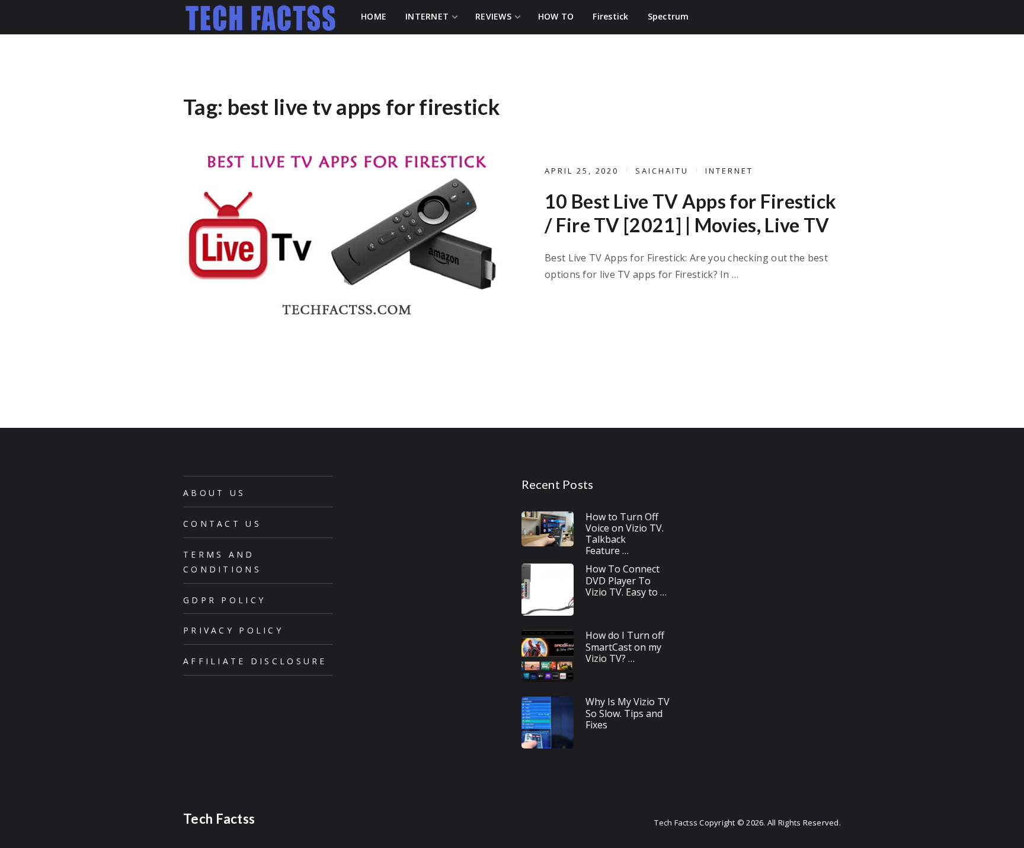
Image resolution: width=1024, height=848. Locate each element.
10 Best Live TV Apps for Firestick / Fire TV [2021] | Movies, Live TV (690, 213)
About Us (214, 492)
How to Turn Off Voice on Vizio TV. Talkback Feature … (624, 534)
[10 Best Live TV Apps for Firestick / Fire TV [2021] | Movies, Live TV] (343, 232)
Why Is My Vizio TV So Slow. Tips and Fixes (627, 713)
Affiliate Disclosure (255, 661)
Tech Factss (219, 819)
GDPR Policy (224, 600)
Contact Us (222, 523)
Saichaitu (662, 170)
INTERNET (729, 170)
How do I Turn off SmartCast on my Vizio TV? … (624, 646)
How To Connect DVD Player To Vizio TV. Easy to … (626, 580)
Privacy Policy (233, 630)
